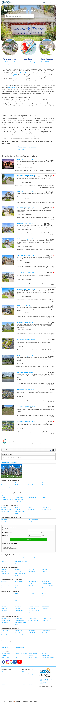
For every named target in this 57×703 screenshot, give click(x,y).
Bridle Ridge (4, 569)
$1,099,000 (50, 239)
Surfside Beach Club (5, 598)
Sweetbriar (3, 571)
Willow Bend (44, 571)
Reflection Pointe (45, 596)
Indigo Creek (4, 608)
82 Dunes (3, 507)
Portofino (17, 596)
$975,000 (50, 256)
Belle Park (3, 557)
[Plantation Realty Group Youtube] (19, 661)
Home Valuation (47, 59)
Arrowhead (17, 507)
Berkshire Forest (5, 482)
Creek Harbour (18, 606)
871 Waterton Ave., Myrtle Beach (26, 356)
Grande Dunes (45, 495)
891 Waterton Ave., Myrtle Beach (26, 239)
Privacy (35, 701)
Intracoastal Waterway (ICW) (9, 75)
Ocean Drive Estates (5, 559)
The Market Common (19, 647)
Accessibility (25, 701)
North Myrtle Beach (33, 645)
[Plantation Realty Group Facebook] (3, 661)
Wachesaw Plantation (19, 610)
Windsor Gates (32, 585)
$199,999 (51, 356)
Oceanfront (31, 521)
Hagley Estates (4, 632)
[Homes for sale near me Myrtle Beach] (45, 672)
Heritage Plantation (19, 632)
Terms (31, 701)
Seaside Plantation (33, 559)
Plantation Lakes (45, 482)
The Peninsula (4, 622)
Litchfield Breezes (32, 618)
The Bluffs (3, 485)
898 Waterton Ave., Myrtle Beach (26, 175)
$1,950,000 (50, 160)
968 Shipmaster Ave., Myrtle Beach (26, 306)
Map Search (28, 59)
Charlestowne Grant (19, 630)
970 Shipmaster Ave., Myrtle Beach (26, 289)
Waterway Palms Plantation (7, 499)
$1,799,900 (50, 192)
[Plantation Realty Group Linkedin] (15, 661)
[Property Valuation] (11, 471)
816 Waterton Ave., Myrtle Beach (26, 223)
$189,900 (51, 406)
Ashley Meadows (5, 593)
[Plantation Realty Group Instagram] (7, 661)
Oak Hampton (32, 608)
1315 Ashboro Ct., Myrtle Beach (26, 207)
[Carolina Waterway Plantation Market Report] (28, 148)
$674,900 (51, 289)
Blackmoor (3, 606)
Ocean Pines (18, 559)
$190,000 (51, 389)
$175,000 (50, 421)
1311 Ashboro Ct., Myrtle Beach (26, 272)
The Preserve (4, 610)
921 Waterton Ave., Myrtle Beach (26, 339)
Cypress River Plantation (20, 495)
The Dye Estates (18, 571)
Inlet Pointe (17, 608)
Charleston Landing (19, 557)
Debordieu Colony (46, 630)
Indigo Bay (31, 482)
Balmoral (30, 507)
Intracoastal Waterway (33, 519)
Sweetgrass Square (46, 583)
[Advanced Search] (10, 47)
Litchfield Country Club (6, 620)
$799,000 (50, 272)
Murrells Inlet (4, 645)
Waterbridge (17, 657)
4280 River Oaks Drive (44, 680)
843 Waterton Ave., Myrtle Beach (26, 389)
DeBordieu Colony (32, 495)
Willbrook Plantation (5, 635)
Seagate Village (45, 581)
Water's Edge (45, 559)
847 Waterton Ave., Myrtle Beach (26, 406)
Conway (17, 643)
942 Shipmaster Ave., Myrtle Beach (26, 372)
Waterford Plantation (46, 485)
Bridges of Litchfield (5, 618)
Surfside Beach (4, 647)
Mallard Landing (5, 596)
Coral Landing (32, 557)
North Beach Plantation (47, 557)
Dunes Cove (17, 509)
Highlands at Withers (46, 509)
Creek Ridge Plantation (34, 606)
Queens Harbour (32, 596)
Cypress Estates (45, 606)
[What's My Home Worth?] (47, 47)
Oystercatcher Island (33, 620)
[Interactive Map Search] (28, 47)
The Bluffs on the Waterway (21, 653)
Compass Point (32, 630)
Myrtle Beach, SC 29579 (44, 682)
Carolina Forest (24, 73)
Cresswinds (4, 581)
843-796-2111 (42, 683)
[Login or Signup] (51, 2)
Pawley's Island (45, 645)
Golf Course (4, 519)
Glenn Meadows (45, 593)
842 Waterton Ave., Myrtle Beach (26, 192)
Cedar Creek (31, 569)
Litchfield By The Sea (46, 618)
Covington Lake (18, 482)
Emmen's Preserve (19, 581)
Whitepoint (3, 561)
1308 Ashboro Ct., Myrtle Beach (26, 255)
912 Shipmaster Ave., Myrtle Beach (26, 421)
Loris (43, 643)
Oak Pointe (44, 569)
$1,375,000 (49, 224)
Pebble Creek (45, 608)
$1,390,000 (49, 207)
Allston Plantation (5, 630)
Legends (3, 497)
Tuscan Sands (32, 571)
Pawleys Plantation (46, 632)
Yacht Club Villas (5, 573)
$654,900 (51, 322)
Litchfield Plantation (19, 620)
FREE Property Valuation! (9, 462)
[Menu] (54, 2)
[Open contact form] (44, 2)
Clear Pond (44, 653)
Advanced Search (10, 59)
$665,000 (51, 306)
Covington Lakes (45, 655)
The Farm (17, 485)
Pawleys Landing (32, 632)
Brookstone (17, 569)
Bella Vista (17, 593)
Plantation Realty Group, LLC (45, 679)
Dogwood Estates (32, 593)
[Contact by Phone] (47, 2)
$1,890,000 (49, 175)
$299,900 (51, 339)
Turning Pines (32, 485)
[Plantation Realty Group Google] (11, 661)
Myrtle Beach (18, 645)
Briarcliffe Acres (45, 507)
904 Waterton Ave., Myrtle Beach (26, 160)
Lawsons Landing (5, 511)
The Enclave (45, 620)
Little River (31, 643)
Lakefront (3, 521)
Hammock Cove (18, 618)
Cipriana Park (4, 495)
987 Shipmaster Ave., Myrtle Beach (26, 322)
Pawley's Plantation (19, 497)
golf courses (11, 87)
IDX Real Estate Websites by (8, 701)
